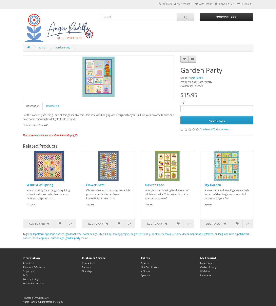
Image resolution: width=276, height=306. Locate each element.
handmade (196, 234)
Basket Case (154, 185)
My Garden (212, 185)
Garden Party (62, 47)
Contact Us (88, 263)
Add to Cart (217, 120)
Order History (208, 267)
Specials (145, 275)
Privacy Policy (30, 279)
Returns (86, 267)
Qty (182, 102)
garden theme (73, 234)
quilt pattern (36, 234)
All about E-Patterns (34, 267)
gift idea (208, 234)
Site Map (87, 271)
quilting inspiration (225, 234)
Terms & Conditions (34, 283)
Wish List (205, 271)
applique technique (163, 234)
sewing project (121, 234)
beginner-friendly (140, 234)
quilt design (57, 238)
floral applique (41, 238)
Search (42, 47)
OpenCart (42, 298)
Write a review (220, 129)
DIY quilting (104, 234)
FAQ (25, 275)
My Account (206, 263)
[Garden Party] (98, 77)
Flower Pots (95, 185)
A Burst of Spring (40, 185)
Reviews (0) (52, 106)
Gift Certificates (150, 267)
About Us (28, 263)
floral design (90, 234)
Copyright (28, 271)
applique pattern (54, 234)
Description (32, 106)
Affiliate (145, 271)
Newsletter (206, 275)
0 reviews (205, 129)
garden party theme (76, 238)
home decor (182, 234)
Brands (145, 263)
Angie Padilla (196, 78)
